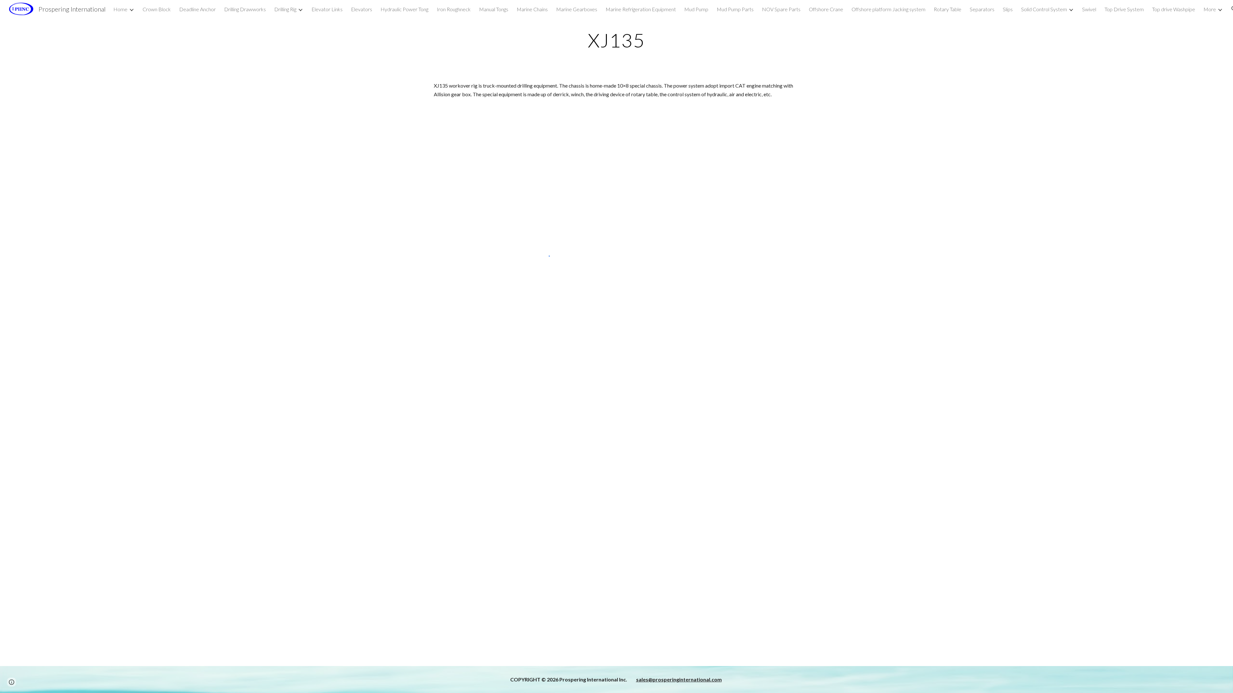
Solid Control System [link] (1044, 9)
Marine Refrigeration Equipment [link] (641, 9)
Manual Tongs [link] (493, 9)
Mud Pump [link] (696, 9)
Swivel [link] (1089, 9)
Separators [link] (982, 9)
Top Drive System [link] (1124, 9)
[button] (11, 682)
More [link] (1209, 9)
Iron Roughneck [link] (454, 9)
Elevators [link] (361, 9)
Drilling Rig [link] (285, 9)
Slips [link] (1008, 9)
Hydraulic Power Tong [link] (404, 9)
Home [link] (120, 9)
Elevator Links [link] (327, 9)
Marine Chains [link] (532, 9)
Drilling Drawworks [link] (245, 9)
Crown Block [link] (157, 9)
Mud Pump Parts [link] (735, 9)
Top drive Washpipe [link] (1173, 9)
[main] (616, 40)
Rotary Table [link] (947, 9)
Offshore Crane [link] (826, 9)
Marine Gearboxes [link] (576, 9)
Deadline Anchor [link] (197, 9)
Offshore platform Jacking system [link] (888, 9)
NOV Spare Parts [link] (781, 9)
